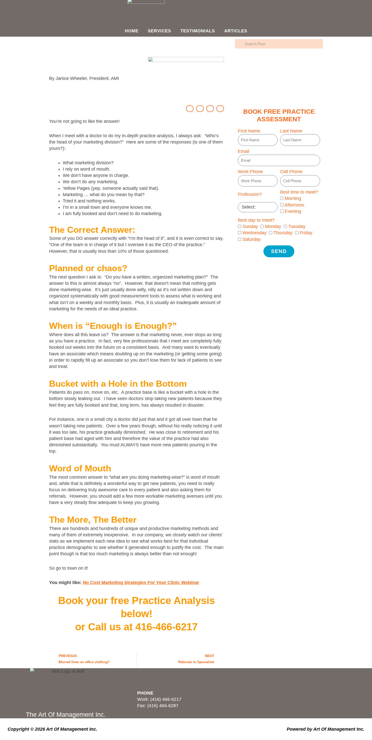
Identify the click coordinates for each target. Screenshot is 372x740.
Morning (293, 198)
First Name (249, 130)
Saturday (251, 239)
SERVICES (159, 31)
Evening (293, 211)
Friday (306, 232)
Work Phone (250, 171)
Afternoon (294, 204)
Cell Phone (291, 171)
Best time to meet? (299, 192)
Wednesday (254, 232)
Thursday (283, 232)
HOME (131, 31)
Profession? (250, 194)
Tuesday (296, 226)
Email (243, 151)
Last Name (291, 130)
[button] (190, 108)
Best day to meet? (256, 220)
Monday (273, 226)
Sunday (250, 226)
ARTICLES (235, 31)
